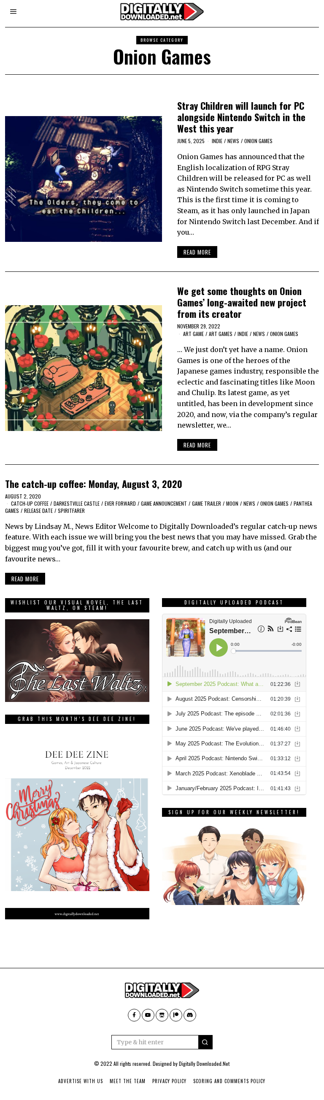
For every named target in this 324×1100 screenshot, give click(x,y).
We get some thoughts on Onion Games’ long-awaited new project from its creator (241, 302)
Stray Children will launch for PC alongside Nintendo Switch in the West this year (241, 116)
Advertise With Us (80, 1081)
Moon (232, 503)
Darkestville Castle (77, 503)
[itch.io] (162, 1015)
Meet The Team (128, 1081)
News (233, 140)
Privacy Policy (169, 1081)
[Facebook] (134, 1015)
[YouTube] (148, 1015)
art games (220, 333)
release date (38, 510)
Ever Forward (120, 503)
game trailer (206, 503)
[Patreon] (176, 1015)
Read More (197, 252)
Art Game (193, 333)
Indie (217, 140)
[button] (205, 1042)
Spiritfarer (71, 510)
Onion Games (258, 140)
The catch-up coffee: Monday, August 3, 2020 (93, 483)
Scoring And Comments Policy (229, 1081)
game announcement (164, 503)
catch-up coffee (30, 503)
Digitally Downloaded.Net (204, 1063)
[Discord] (190, 1015)
